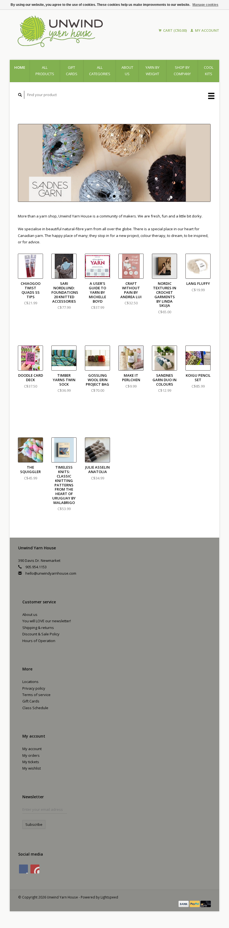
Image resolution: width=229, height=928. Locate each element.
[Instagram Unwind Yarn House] (34, 869)
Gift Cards (30, 701)
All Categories (99, 70)
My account (206, 30)
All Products (44, 70)
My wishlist (31, 768)
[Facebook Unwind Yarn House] (23, 869)
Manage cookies (205, 5)
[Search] (20, 95)
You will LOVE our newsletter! (46, 620)
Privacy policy (33, 688)
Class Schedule (35, 707)
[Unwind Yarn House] (75, 31)
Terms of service (36, 694)
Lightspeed (109, 897)
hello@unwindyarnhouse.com (50, 573)
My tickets (30, 761)
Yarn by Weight (152, 70)
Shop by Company (182, 70)
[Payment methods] (184, 903)
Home (19, 67)
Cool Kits (208, 70)
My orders (31, 755)
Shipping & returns (38, 627)
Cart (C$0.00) (175, 30)
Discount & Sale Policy (40, 633)
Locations (30, 681)
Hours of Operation (38, 640)
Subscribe (33, 824)
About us (127, 70)
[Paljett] (114, 163)
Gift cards (71, 70)
